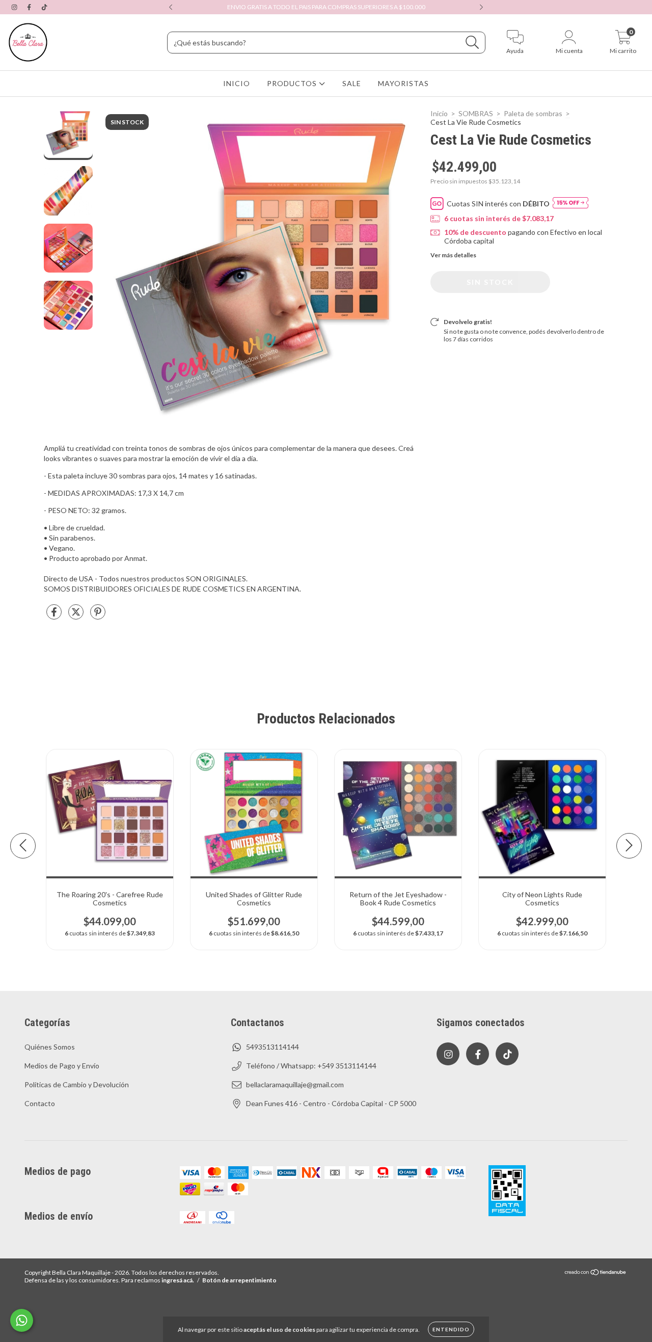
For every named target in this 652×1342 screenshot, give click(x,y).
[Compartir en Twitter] (76, 615)
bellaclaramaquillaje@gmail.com (295, 1084)
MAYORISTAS (403, 83)
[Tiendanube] (596, 1273)
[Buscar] (472, 43)
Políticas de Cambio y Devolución (76, 1084)
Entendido (451, 1329)
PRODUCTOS (293, 83)
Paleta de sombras (533, 113)
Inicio (439, 113)
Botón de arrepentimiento (239, 1280)
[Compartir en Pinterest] (97, 615)
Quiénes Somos (49, 1046)
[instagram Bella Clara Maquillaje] (15, 7)
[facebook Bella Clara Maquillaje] (29, 7)
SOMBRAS (475, 113)
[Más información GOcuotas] (570, 203)
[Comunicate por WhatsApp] (21, 1320)
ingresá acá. (177, 1280)
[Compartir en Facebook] (54, 615)
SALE (351, 83)
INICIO (236, 83)
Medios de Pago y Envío (61, 1065)
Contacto (39, 1103)
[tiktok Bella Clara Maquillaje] (44, 7)
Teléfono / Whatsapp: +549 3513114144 (311, 1065)
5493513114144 (272, 1046)
